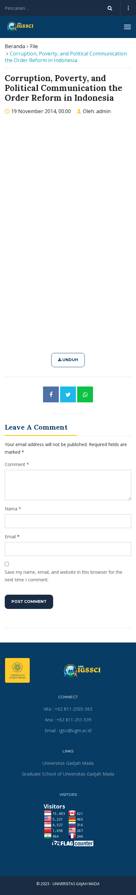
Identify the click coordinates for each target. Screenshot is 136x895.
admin (103, 111)
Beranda (15, 46)
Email (10, 537)
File (34, 46)
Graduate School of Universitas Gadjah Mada (68, 774)
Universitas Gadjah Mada (68, 763)
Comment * (17, 464)
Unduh (69, 359)
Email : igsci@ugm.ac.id (68, 730)
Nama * (13, 509)
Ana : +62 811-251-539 (68, 720)
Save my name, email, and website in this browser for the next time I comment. (63, 576)
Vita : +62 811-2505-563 (68, 709)
